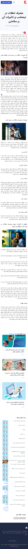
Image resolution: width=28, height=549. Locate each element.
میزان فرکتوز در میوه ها (20, 495)
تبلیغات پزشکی (12, 541)
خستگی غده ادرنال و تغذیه (19, 486)
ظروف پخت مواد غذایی (20, 491)
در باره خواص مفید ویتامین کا (19, 500)
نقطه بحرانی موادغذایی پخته (19, 456)
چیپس (23, 429)
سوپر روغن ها (22, 473)
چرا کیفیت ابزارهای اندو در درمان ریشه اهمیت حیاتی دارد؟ (15, 403)
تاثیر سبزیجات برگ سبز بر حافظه (18, 468)
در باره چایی (22, 434)
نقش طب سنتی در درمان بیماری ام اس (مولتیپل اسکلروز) (17, 461)
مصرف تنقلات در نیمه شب (19, 518)
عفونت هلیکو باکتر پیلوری (20, 482)
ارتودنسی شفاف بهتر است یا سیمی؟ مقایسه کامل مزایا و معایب (14, 374)
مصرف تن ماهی (21, 425)
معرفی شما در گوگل (6, 2)
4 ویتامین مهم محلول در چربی (19, 443)
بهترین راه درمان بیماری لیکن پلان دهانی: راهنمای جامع (15, 351)
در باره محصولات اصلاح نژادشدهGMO (17, 477)
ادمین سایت (12, 334)
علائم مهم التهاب (21, 438)
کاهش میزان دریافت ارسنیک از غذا (18, 464)
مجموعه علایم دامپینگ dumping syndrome (18, 452)
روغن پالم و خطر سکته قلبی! (19, 421)
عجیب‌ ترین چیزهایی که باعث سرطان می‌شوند (17, 505)
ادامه (23, 354)
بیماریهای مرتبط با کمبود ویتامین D (18, 447)
